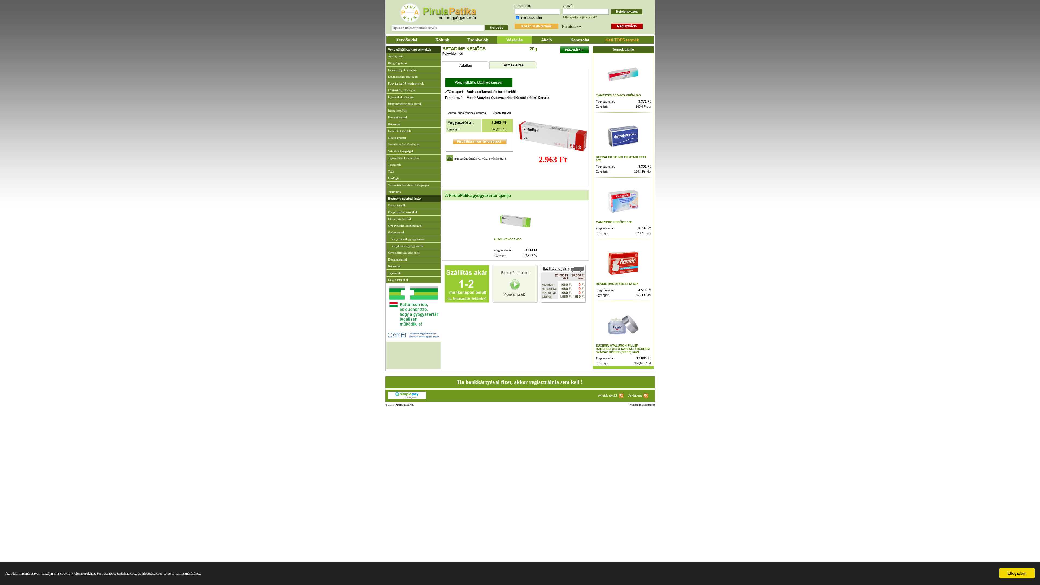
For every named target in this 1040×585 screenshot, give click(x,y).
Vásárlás (514, 40)
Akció (546, 40)
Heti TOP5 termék (622, 40)
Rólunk (442, 40)
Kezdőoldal (406, 40)
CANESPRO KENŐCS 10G (614, 222)
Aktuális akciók (608, 395)
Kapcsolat (579, 40)
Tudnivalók (477, 40)
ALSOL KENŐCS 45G (508, 239)
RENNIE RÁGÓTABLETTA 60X (617, 283)
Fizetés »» (571, 26)
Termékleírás (513, 65)
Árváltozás (635, 395)
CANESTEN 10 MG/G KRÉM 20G (618, 95)
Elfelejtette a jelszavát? (580, 17)
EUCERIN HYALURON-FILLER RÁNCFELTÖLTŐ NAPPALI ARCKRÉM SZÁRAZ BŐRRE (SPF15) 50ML (623, 349)
